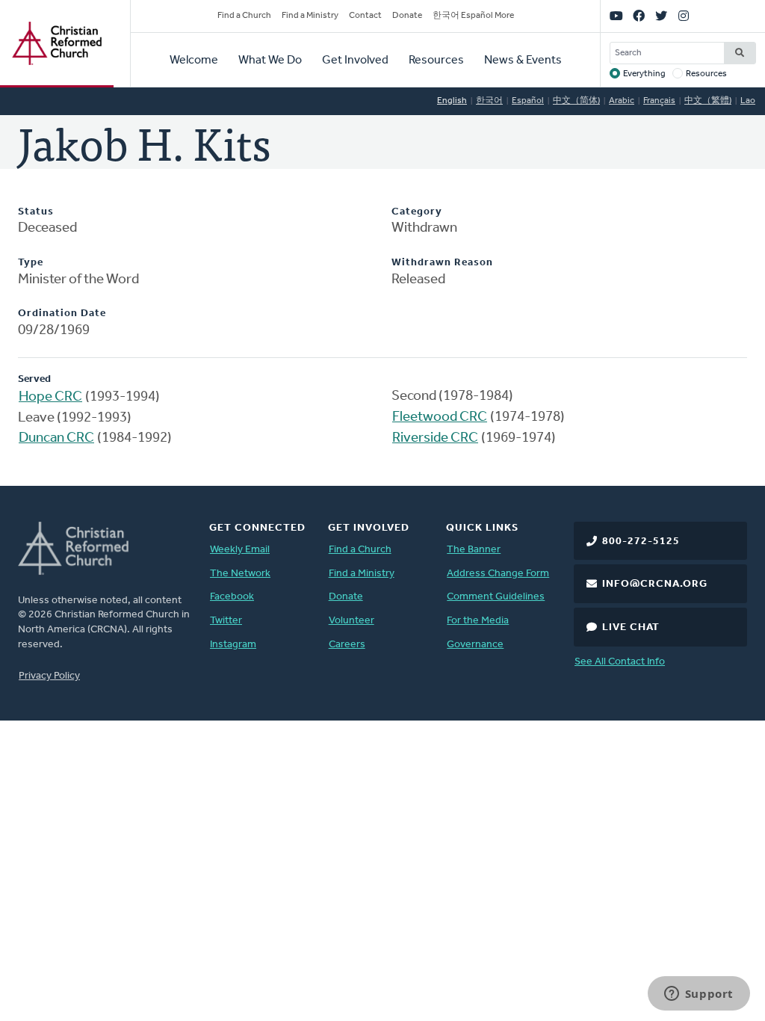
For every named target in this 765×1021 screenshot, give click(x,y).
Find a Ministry (310, 15)
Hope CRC (50, 397)
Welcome (194, 61)
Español (528, 100)
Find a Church (244, 15)
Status (36, 212)
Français (659, 100)
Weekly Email (240, 549)
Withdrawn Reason (442, 262)
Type (30, 262)
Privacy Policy (49, 676)
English (452, 100)
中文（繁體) (707, 100)
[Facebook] (638, 16)
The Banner (474, 549)
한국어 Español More (473, 15)
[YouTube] (616, 16)
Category (416, 212)
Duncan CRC (56, 438)
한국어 (489, 100)
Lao (747, 100)
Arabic (621, 100)
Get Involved (355, 61)
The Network (240, 573)
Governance (475, 644)
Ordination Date (62, 313)
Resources (436, 61)
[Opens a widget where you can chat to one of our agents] (698, 995)
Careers (347, 644)
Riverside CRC (435, 438)
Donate (407, 15)
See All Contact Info (619, 661)
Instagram (233, 644)
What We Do (270, 61)
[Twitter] (661, 16)
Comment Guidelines (496, 596)
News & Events (523, 61)
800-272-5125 (641, 541)
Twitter (226, 620)
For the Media (478, 620)
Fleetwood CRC (439, 417)
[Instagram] (683, 16)
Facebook (232, 596)
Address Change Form (498, 573)
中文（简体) (576, 100)
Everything (644, 74)
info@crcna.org (654, 584)
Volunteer (351, 620)
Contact (365, 15)
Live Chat (631, 627)
